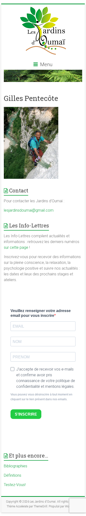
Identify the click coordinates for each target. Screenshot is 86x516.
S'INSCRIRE (26, 414)
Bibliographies (15, 466)
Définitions (12, 475)
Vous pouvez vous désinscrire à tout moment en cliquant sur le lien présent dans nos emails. (41, 397)
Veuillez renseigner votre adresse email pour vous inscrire (41, 313)
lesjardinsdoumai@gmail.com (29, 210)
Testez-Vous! (15, 484)
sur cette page (16, 247)
